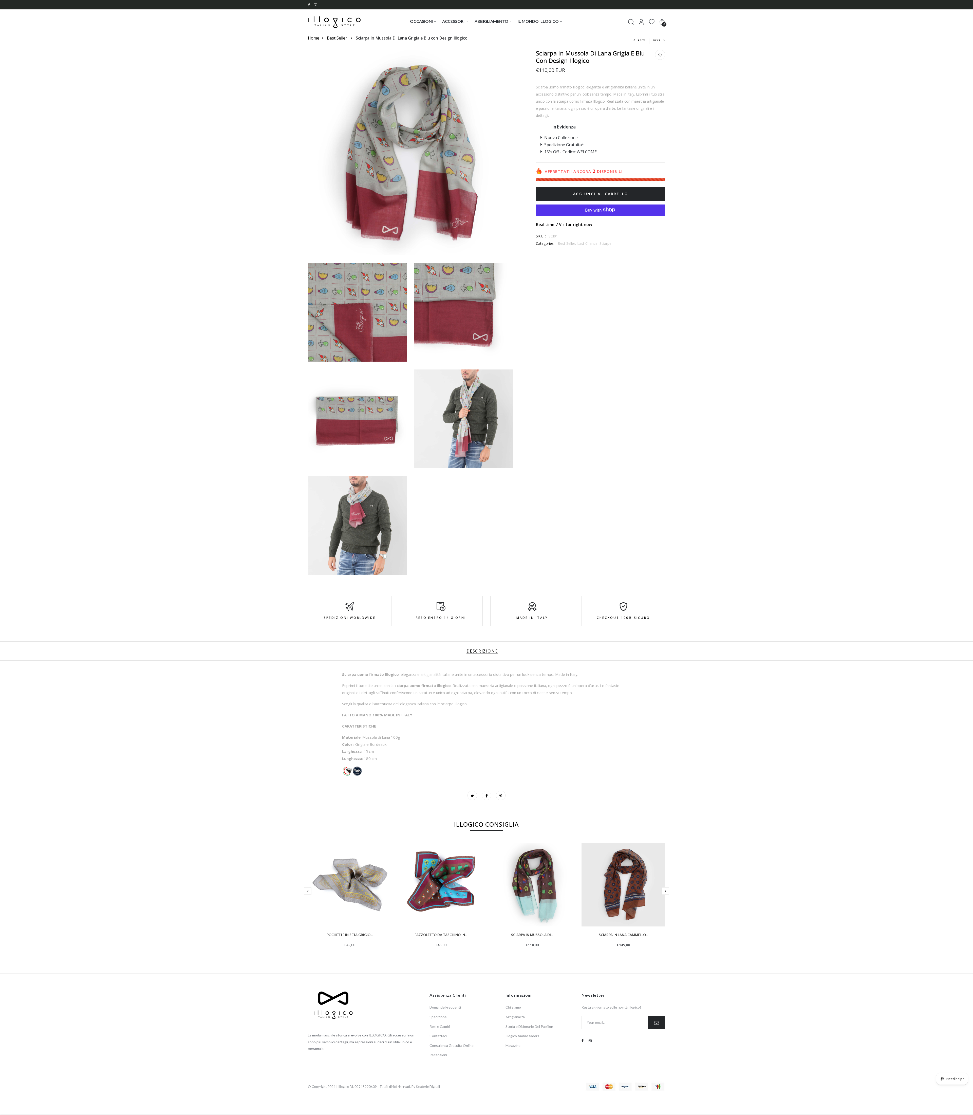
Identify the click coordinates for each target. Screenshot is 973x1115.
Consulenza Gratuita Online (451, 1045)
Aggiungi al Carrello (600, 193)
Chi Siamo (513, 1007)
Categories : (545, 243)
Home (313, 38)
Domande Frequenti (445, 1007)
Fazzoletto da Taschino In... (441, 934)
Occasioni (421, 21)
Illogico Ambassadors (522, 1036)
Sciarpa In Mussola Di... (532, 934)
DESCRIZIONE (482, 651)
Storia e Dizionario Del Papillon (529, 1026)
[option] (349, 903)
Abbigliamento (491, 21)
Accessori (453, 21)
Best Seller (337, 38)
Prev (641, 40)
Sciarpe (605, 243)
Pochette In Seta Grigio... (350, 934)
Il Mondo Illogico (538, 21)
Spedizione (438, 1017)
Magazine (513, 1045)
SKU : (541, 235)
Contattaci (438, 1036)
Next (657, 40)
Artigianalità (515, 1017)
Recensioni (438, 1055)
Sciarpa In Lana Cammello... (623, 934)
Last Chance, (588, 243)
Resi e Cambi (439, 1026)
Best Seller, (567, 243)
